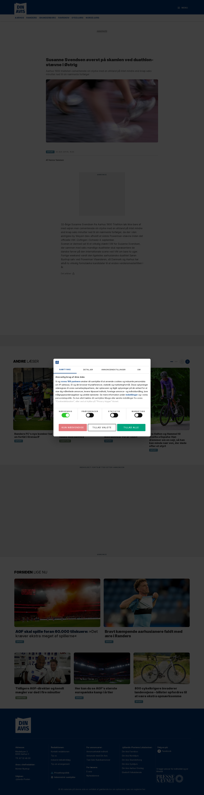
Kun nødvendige (73, 427)
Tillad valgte (102, 427)
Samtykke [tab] (65, 369)
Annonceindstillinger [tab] (113, 370)
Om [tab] (139, 370)
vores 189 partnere (71, 381)
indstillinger (132, 394)
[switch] (90, 415)
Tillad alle (131, 427)
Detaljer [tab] (88, 370)
